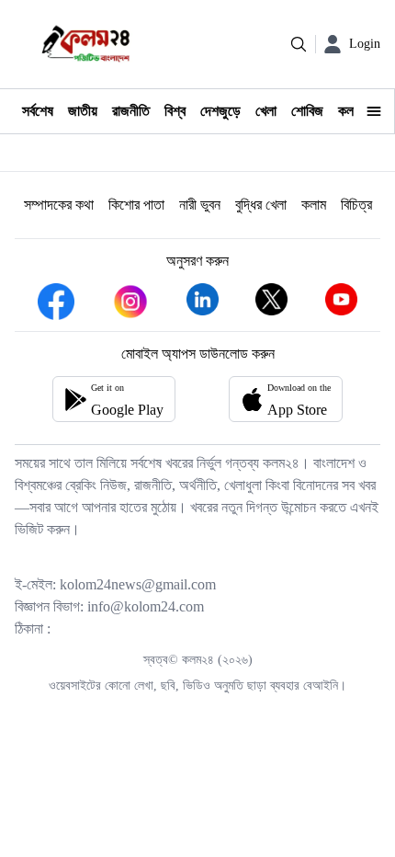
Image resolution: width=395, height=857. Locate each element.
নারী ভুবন (199, 204)
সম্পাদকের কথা (59, 204)
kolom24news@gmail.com (138, 584)
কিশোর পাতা (136, 204)
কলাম (313, 204)
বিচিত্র (356, 204)
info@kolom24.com (145, 606)
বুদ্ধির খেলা (261, 204)
